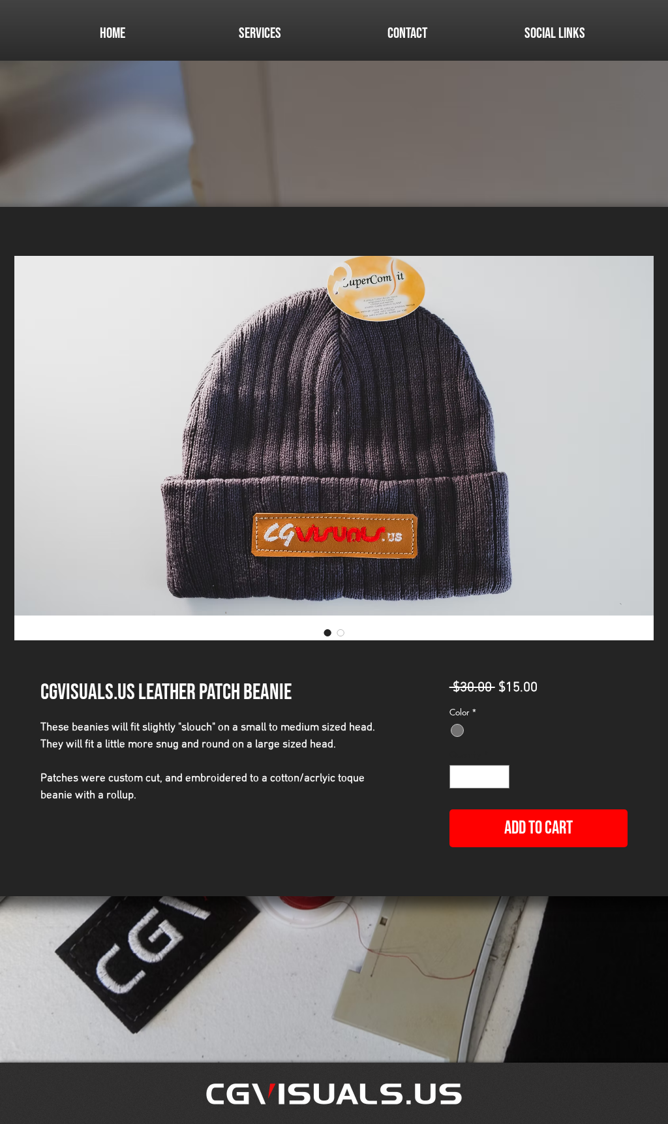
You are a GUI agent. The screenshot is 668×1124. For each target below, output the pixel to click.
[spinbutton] (479, 777)
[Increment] (500, 777)
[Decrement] (459, 777)
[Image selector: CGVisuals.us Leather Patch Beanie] (327, 632)
